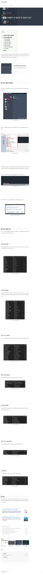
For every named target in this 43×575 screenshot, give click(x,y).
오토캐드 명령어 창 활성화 (8, 35)
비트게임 (4, 2)
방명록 (11, 5)
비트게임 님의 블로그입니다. (7, 555)
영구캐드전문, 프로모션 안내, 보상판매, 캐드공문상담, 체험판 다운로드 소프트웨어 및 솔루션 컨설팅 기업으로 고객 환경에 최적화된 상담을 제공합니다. (12, 512)
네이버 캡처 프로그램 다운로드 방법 (7, 529)
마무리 (4, 50)
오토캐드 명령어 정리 (7, 37)
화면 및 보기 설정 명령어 (9, 47)
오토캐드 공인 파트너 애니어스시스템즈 (10, 510)
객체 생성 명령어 (7, 39)
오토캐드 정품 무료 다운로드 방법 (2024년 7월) (9, 531)
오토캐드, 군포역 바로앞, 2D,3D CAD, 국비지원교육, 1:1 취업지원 (11, 519)
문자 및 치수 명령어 (8, 42)
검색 (38, 2)
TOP (41, 571)
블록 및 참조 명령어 (8, 43)
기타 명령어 (6, 48)
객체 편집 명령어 (7, 40)
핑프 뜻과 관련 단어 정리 (6, 533)
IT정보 (3, 526)
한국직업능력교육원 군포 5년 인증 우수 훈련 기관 (11, 517)
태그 (6, 5)
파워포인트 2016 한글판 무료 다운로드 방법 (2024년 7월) (11, 528)
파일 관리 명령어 (7, 45)
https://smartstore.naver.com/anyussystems (9, 508)
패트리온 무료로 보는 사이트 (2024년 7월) (8, 532)
